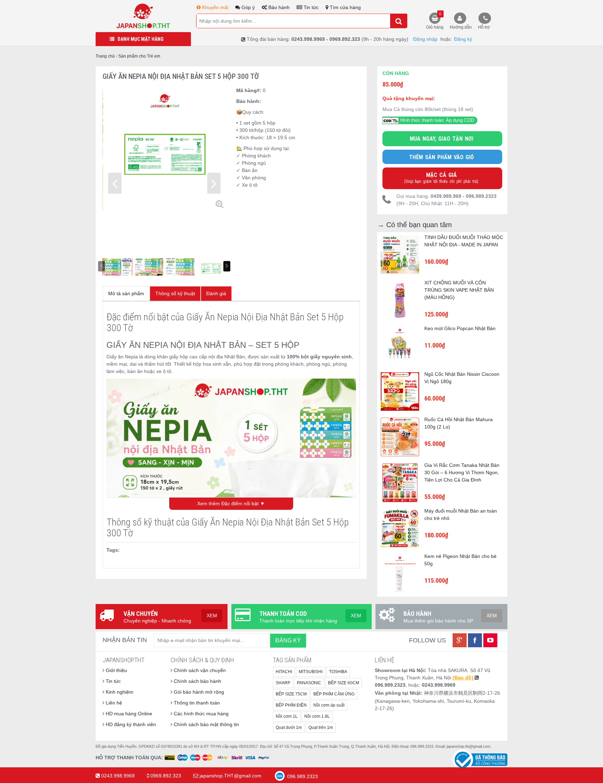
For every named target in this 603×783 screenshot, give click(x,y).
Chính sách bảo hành (196, 681)
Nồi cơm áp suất (328, 705)
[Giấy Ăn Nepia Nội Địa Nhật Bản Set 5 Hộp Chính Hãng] (143, 15)
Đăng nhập (425, 39)
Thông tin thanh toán (196, 703)
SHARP (283, 682)
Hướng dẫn (461, 27)
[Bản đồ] (464, 677)
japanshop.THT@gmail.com (230, 775)
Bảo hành (278, 7)
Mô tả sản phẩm (126, 293)
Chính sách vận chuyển (199, 670)
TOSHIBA (338, 671)
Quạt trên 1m (320, 727)
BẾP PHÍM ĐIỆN (291, 705)
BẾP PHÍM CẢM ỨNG (334, 694)
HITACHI (284, 671)
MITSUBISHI (310, 671)
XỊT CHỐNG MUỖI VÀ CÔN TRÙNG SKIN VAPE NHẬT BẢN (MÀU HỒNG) (459, 290)
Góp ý (247, 7)
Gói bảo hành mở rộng (198, 692)
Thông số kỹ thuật (175, 293)
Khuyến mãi (214, 7)
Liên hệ (113, 703)
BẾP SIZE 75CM (291, 694)
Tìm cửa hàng (344, 7)
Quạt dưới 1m (289, 727)
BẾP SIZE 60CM (343, 682)
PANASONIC (309, 682)
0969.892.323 (165, 775)
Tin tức (310, 7)
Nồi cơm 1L (287, 716)
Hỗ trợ (484, 27)
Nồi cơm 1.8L (317, 716)
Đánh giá (216, 293)
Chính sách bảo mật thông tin (205, 724)
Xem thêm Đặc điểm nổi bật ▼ (231, 503)
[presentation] (114, 183)
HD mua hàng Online (128, 713)
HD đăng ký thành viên (130, 724)
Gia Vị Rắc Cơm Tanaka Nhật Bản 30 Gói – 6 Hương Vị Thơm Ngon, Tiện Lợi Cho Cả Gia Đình (461, 472)
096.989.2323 (302, 776)
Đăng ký (463, 39)
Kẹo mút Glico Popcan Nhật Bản (460, 328)
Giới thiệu (115, 670)
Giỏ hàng (435, 21)
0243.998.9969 (118, 775)
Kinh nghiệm (118, 692)
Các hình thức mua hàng (200, 713)
